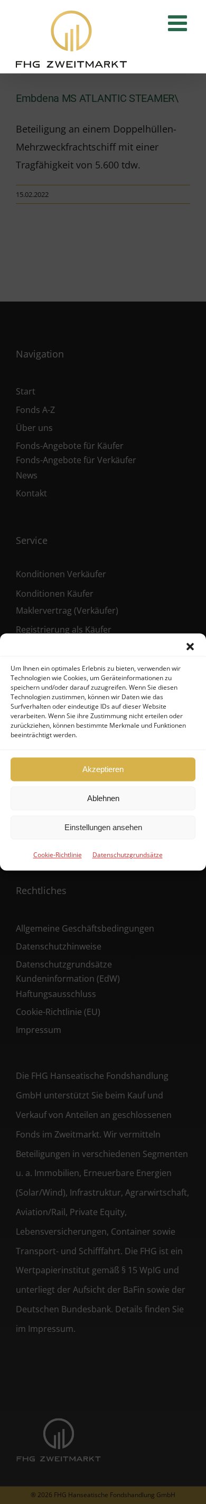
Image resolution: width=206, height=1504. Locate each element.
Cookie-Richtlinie (57, 854)
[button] (190, 646)
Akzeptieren (103, 769)
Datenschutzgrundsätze (127, 854)
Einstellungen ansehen (103, 827)
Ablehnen (103, 798)
